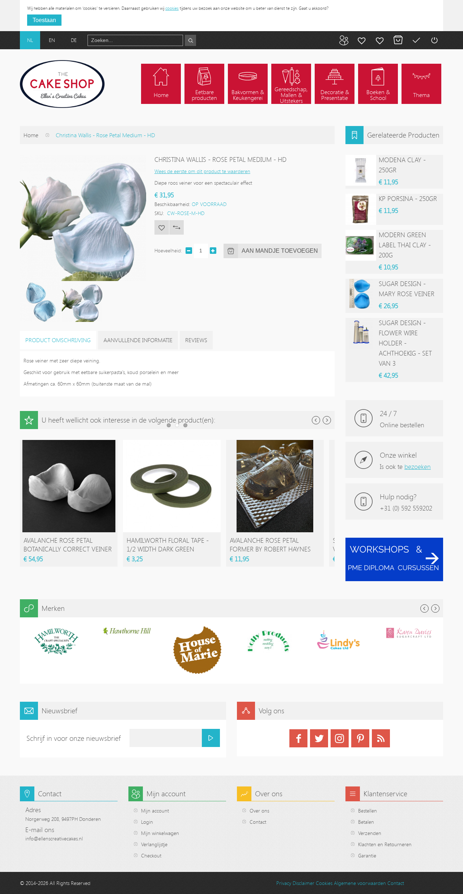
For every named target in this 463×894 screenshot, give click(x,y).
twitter (319, 738)
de (74, 40)
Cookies (324, 883)
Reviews (196, 340)
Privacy (283, 883)
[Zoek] (190, 40)
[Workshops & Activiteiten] (394, 541)
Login (147, 821)
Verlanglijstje (154, 844)
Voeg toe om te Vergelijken (176, 227)
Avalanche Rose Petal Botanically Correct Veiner (68, 544)
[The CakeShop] (62, 84)
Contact (258, 821)
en (52, 40)
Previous (316, 420)
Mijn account (362, 40)
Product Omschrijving (58, 340)
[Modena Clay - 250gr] (360, 170)
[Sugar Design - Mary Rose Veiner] (360, 294)
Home (31, 135)
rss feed (381, 738)
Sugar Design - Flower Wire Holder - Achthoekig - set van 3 (405, 343)
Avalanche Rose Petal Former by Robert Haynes (270, 544)
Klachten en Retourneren (385, 844)
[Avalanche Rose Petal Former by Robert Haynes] (275, 443)
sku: (159, 213)
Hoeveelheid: (168, 250)
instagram (340, 738)
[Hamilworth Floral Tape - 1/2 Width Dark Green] (172, 443)
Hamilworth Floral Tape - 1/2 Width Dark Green (168, 544)
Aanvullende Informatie (138, 340)
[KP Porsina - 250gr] (360, 209)
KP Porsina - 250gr (408, 198)
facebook (298, 738)
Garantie (367, 855)
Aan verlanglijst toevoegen (161, 227)
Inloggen (434, 40)
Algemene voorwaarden (360, 883)
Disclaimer (303, 883)
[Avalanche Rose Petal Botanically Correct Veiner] (69, 443)
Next (327, 420)
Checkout (151, 855)
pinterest (360, 738)
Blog (344, 40)
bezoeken (417, 466)
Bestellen (367, 810)
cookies (172, 8)
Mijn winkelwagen (398, 40)
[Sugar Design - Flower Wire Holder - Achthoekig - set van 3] (360, 333)
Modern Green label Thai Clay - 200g (405, 244)
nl (30, 40)
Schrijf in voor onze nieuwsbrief (73, 738)
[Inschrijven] (211, 738)
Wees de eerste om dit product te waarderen (202, 171)
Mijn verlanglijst (380, 40)
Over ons (259, 810)
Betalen (416, 40)
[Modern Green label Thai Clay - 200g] (360, 245)
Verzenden (369, 833)
